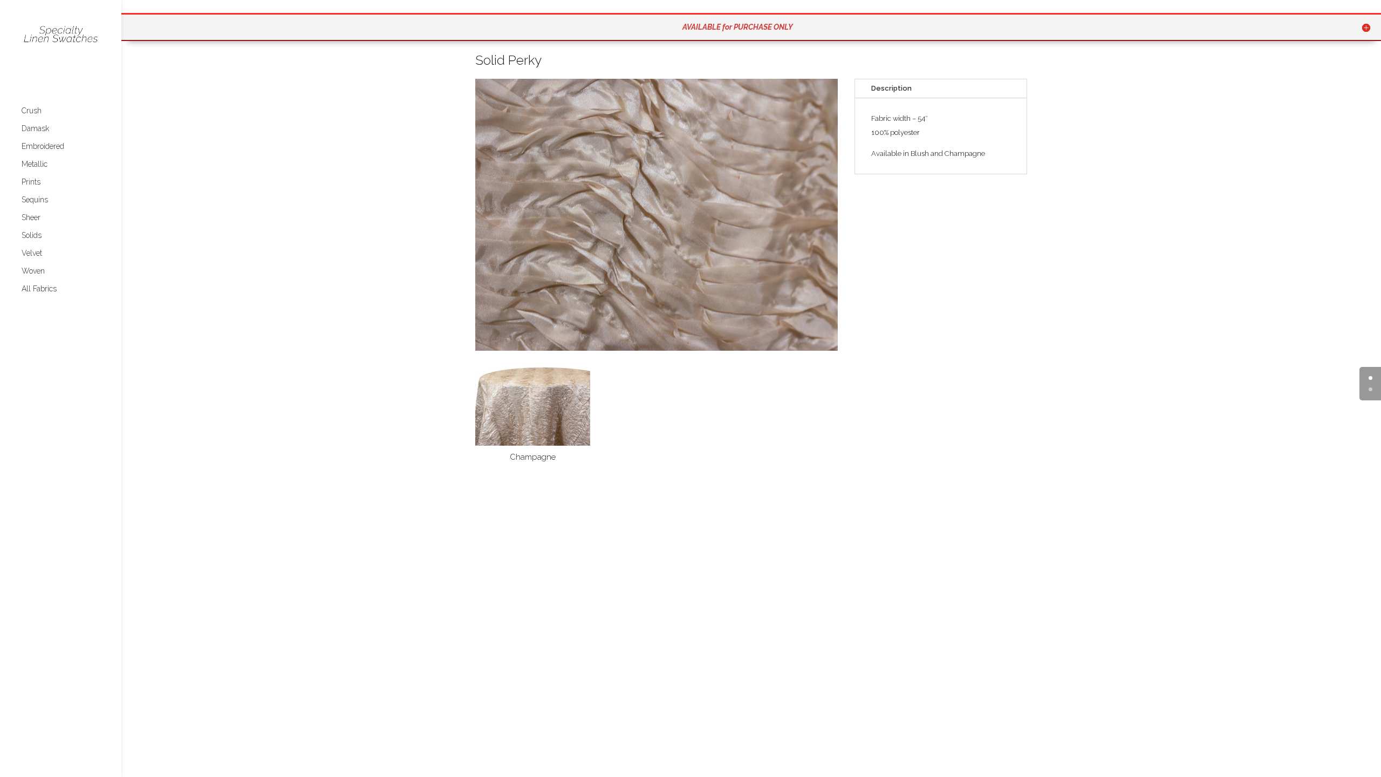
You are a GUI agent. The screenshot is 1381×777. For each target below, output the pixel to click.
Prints (31, 182)
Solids (32, 235)
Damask (35, 129)
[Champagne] (533, 443)
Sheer (31, 218)
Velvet (32, 253)
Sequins (35, 200)
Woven (33, 271)
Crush (32, 111)
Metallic (34, 164)
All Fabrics (39, 289)
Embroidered (43, 146)
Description (891, 88)
